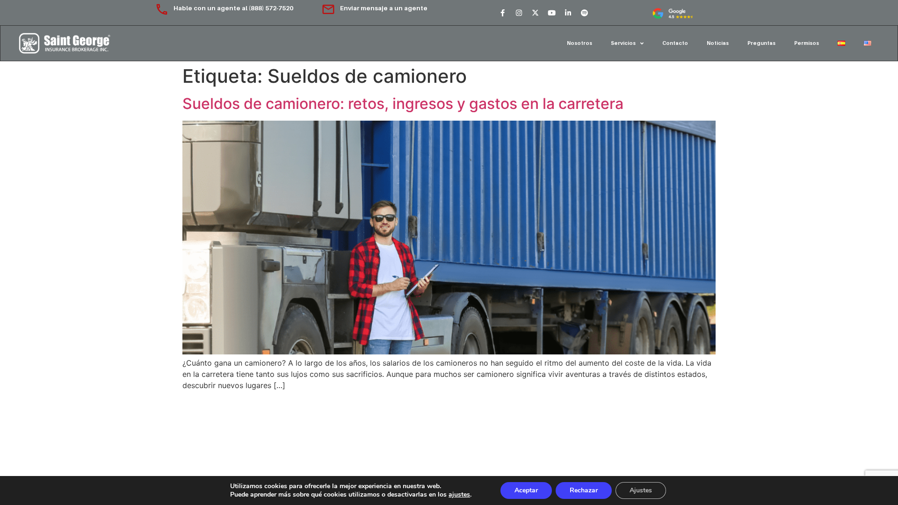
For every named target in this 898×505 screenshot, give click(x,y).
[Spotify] (584, 13)
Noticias (718, 43)
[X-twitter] (535, 13)
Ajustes (641, 490)
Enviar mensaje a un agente (383, 8)
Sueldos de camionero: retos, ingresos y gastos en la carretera (402, 103)
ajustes (459, 495)
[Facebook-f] (502, 13)
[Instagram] (519, 13)
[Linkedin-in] (568, 13)
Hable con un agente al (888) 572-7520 (234, 8)
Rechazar (584, 490)
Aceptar (526, 490)
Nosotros (579, 43)
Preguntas (761, 43)
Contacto (675, 43)
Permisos (806, 43)
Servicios (623, 43)
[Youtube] (551, 13)
